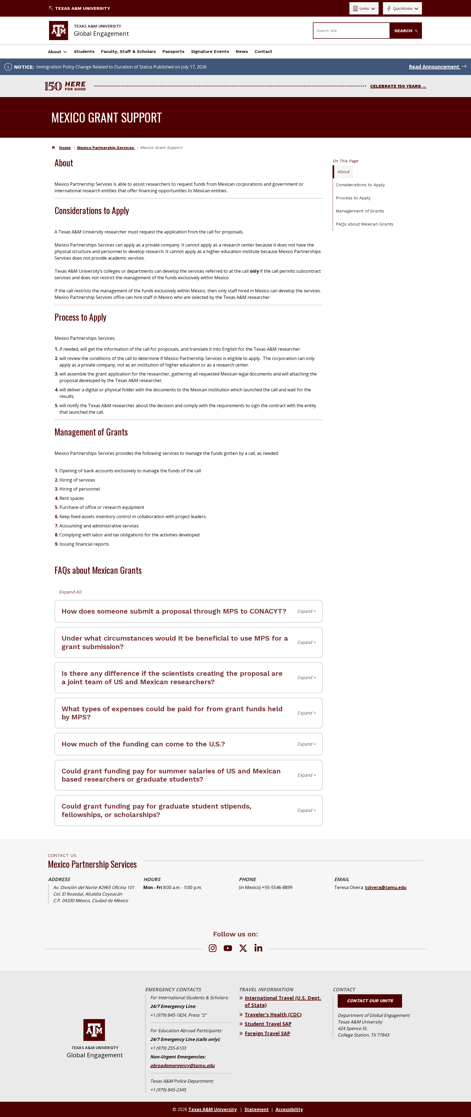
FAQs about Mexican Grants (364, 224)
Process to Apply (353, 197)
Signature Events (210, 51)
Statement (256, 1109)
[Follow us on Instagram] (212, 949)
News (242, 51)
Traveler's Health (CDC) (273, 1014)
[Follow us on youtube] (227, 949)
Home (65, 147)
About (54, 51)
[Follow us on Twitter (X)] (243, 949)
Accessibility (289, 1109)
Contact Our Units (370, 1000)
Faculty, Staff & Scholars (128, 51)
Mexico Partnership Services (106, 147)
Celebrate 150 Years (395, 86)
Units (364, 8)
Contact (263, 51)
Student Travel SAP (268, 1023)
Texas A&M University (82, 8)
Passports (173, 51)
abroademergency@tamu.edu (182, 1065)
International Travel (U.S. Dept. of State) (283, 1001)
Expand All (70, 591)
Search (404, 30)
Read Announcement (435, 66)
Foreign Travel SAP (267, 1033)
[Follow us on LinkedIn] (258, 949)
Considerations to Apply (360, 184)
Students (84, 51)
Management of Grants (360, 211)
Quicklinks (403, 8)
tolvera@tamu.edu (385, 887)
